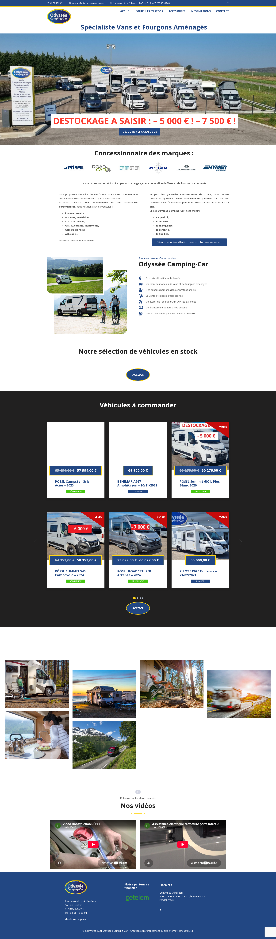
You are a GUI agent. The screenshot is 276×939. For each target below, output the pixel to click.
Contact (222, 11)
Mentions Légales (75, 919)
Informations (201, 11)
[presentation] (35, 542)
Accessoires (177, 11)
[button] (138, 374)
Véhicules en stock (149, 11)
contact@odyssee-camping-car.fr (88, 3)
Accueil (125, 11)
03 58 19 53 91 (56, 3)
